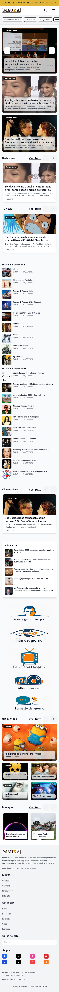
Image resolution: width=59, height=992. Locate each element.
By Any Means (18, 357)
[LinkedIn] (4, 962)
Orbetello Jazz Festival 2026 (24, 461)
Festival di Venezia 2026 (23, 291)
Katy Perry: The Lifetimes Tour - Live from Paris (32, 450)
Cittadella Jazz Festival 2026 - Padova (28, 373)
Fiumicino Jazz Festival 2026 (24, 428)
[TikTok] (18, 962)
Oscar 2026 (30, 20)
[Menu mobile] (53, 10)
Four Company (22, 986)
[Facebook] (4, 956)
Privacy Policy (7, 891)
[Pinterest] (32, 962)
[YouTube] (46, 956)
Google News (45, 20)
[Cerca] (45, 10)
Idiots (15, 269)
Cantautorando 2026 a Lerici (24, 439)
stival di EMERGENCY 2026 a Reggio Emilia (30, 471)
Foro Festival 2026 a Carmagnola (26, 417)
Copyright (6, 886)
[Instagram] (32, 956)
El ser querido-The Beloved (24, 280)
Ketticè (16, 324)
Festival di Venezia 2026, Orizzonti (27, 302)
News (4, 909)
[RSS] (46, 962)
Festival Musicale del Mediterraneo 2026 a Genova (33, 384)
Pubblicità (6, 896)
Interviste (6, 919)
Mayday (16, 335)
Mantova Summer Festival (23, 406)
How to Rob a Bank (20, 346)
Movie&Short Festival (12, 20)
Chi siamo (6, 881)
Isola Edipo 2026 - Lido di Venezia (26, 313)
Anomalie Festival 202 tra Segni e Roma (29, 395)
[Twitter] (18, 956)
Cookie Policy (21, 979)
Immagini (6, 929)
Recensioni (6, 914)
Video (4, 924)
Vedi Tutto (35, 158)
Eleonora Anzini (41, 986)
